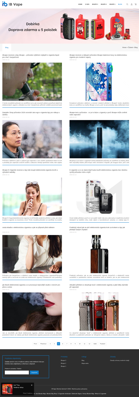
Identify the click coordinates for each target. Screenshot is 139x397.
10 (79, 343)
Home (80, 4)
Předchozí (43, 343)
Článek (130, 47)
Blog (120, 4)
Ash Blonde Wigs (41, 393)
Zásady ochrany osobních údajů (119, 360)
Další (95, 343)
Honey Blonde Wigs (88, 393)
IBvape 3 (95, 4)
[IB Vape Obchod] (12, 5)
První (35, 343)
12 (89, 343)
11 (84, 343)
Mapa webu (85, 363)
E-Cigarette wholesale (64, 393)
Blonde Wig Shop (52, 393)
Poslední (102, 343)
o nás (87, 4)
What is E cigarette (100, 393)
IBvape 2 (104, 4)
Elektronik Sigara (77, 393)
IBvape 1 (112, 4)
